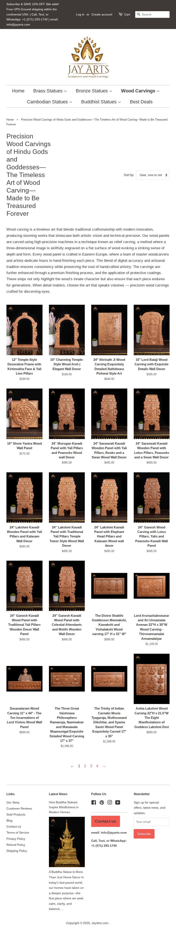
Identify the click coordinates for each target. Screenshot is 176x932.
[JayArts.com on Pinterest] (101, 803)
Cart (127, 14)
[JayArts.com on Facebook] (93, 803)
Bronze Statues (92, 90)
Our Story (13, 802)
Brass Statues (48, 90)
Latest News (58, 794)
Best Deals (141, 101)
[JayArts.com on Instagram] (109, 803)
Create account (101, 14)
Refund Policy (15, 844)
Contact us (13, 826)
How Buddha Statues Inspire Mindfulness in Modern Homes (64, 807)
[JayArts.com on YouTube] (117, 803)
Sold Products (15, 814)
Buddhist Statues (99, 101)
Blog (9, 820)
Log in (80, 14)
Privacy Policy (15, 838)
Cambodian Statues (48, 101)
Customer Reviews (19, 808)
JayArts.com (100, 923)
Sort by (129, 175)
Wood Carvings (138, 90)
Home (18, 90)
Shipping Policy (16, 850)
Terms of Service (17, 832)
